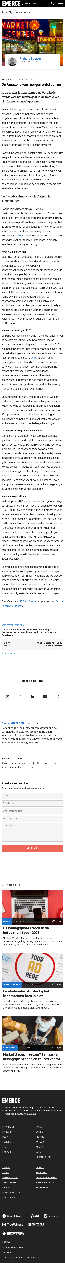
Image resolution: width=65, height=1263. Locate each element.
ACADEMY (40, 1147)
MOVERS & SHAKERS (11, 1193)
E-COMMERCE (8, 1127)
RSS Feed (6, 1242)
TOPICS (5, 1173)
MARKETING (7, 1132)
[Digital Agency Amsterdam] (14, 1216)
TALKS (39, 1127)
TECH (4, 1147)
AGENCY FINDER (9, 1183)
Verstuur (32, 848)
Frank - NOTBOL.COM (13, 723)
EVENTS (39, 1132)
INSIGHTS (40, 1137)
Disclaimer (7, 1253)
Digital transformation (31, 3)
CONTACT (40, 1168)
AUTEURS (40, 1142)
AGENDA (6, 1168)
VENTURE (6, 1142)
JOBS (38, 1152)
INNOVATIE (6, 1152)
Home (4, 12)
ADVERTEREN (42, 1188)
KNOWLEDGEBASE (44, 1157)
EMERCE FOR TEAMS (45, 1183)
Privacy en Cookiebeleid (13, 1248)
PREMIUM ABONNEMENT (46, 1178)
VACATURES (41, 1173)
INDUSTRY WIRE (9, 1198)
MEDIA (5, 1137)
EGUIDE (5, 1188)
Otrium (20, 235)
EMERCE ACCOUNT (10, 1178)
